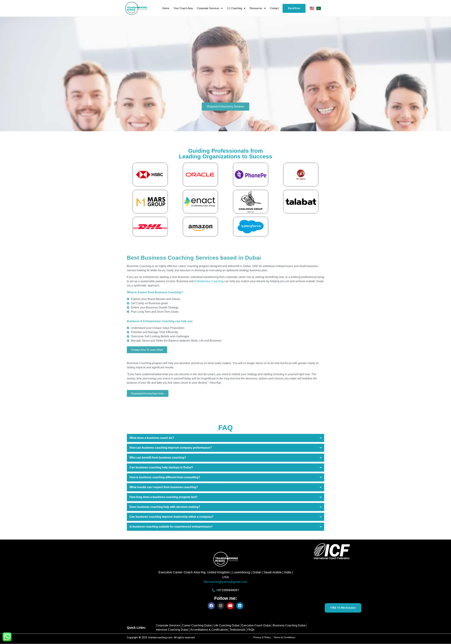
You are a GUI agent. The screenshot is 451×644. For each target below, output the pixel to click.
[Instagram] (220, 605)
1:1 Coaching (234, 8)
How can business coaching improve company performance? (170, 447)
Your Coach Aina (183, 8)
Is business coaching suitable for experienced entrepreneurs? (170, 526)
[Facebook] (211, 605)
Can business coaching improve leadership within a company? (171, 516)
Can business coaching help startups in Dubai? (161, 467)
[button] (225, 438)
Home (165, 8)
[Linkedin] (239, 605)
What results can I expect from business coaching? (163, 487)
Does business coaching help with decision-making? (164, 506)
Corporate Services (208, 8)
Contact (274, 8)
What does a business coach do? (151, 437)
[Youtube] (230, 605)
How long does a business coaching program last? (163, 497)
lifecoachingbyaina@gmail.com (225, 582)
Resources (256, 8)
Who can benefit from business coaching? (157, 457)
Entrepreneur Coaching (209, 281)
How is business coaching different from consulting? (164, 477)
